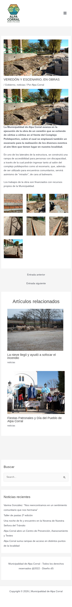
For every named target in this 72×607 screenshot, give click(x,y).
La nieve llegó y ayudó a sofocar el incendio (31, 356)
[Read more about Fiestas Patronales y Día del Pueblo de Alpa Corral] (36, 392)
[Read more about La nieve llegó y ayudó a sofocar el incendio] (35, 329)
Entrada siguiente (36, 283)
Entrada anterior (36, 274)
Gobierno (10, 84)
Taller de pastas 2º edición (18, 515)
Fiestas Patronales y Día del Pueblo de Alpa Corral (34, 419)
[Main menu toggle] (65, 13)
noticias (21, 84)
